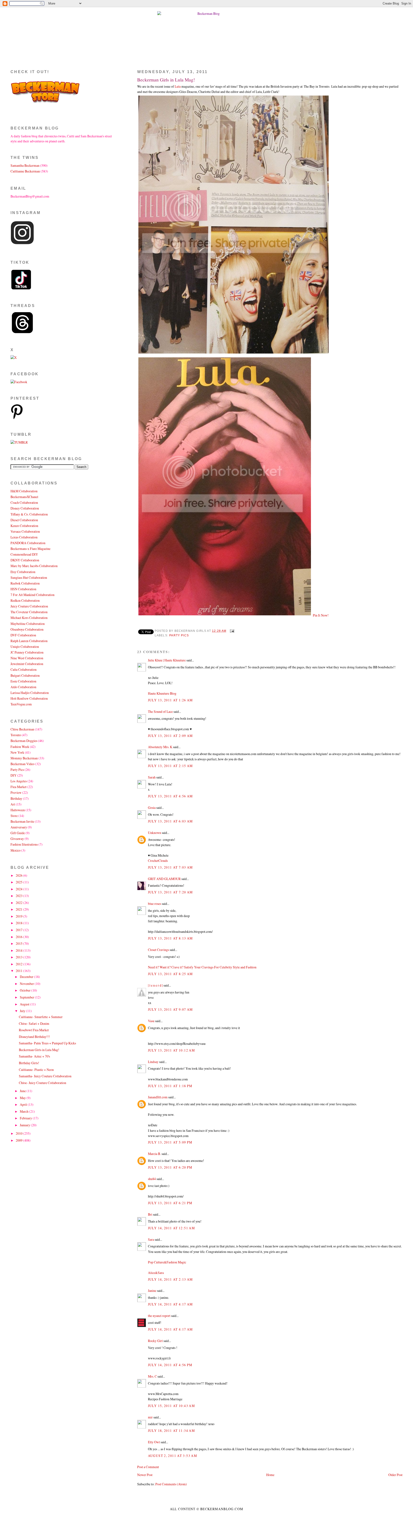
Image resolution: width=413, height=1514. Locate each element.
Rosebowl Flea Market (34, 1030)
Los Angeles (19, 781)
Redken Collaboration (25, 600)
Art (13, 804)
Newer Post (144, 1474)
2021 (19, 909)
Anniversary (19, 827)
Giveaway (17, 838)
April (24, 1104)
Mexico (16, 850)
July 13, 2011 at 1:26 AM (170, 700)
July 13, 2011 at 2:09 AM (170, 735)
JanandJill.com (158, 1097)
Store (14, 815)
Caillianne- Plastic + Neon (36, 1069)
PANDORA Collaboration (28, 543)
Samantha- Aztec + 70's (34, 1056)
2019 (19, 916)
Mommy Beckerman (24, 758)
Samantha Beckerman (25, 165)
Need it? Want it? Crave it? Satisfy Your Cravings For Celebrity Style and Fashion (202, 967)
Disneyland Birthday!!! (34, 1036)
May (23, 1097)
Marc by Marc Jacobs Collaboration (34, 566)
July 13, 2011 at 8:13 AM (170, 938)
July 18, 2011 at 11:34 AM (171, 1430)
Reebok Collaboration (25, 583)
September (27, 997)
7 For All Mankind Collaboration (32, 594)
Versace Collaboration (25, 531)
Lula (178, 86)
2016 (19, 936)
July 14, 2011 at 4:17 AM (170, 1304)
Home (270, 1474)
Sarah (152, 777)
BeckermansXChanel (24, 496)
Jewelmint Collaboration (27, 663)
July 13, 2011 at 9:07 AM (170, 1009)
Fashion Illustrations (24, 844)
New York (17, 752)
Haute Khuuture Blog (162, 693)
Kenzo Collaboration (24, 525)
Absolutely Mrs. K (160, 747)
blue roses (154, 903)
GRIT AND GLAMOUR (164, 878)
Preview (16, 792)
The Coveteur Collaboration (29, 612)
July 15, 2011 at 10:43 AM (171, 1405)
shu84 (152, 1178)
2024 (19, 889)
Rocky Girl (155, 1340)
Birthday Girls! (29, 1063)
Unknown (154, 832)
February (26, 1118)
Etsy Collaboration (23, 571)
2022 (19, 902)
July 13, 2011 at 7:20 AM (170, 892)
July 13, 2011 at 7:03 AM (170, 867)
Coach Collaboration (24, 502)
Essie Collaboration (23, 681)
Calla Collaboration (24, 669)
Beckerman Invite (22, 821)
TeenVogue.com (21, 704)
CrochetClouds (158, 860)
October (25, 990)
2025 (19, 882)
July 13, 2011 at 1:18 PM (170, 1086)
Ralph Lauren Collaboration (29, 641)
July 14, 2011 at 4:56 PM (170, 1365)
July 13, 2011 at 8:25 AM (170, 974)
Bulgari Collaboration (25, 675)
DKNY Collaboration (25, 560)
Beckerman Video (22, 764)
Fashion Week (20, 746)
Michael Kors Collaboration (29, 617)
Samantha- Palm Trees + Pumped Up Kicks (47, 1043)
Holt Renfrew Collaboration (29, 698)
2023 (19, 895)
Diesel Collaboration (24, 520)
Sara (151, 1239)
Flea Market (19, 786)
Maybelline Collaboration (28, 623)
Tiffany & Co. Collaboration (29, 514)
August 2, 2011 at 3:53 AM (172, 1455)
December (27, 976)
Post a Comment (148, 1467)
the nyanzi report (159, 1315)
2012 (19, 964)
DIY (13, 775)
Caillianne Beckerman (25, 171)
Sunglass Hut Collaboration (29, 577)
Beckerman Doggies (24, 740)
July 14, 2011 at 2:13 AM (170, 1279)
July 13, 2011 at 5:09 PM (170, 1142)
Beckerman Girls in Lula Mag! (166, 80)
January (25, 1125)
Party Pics (179, 635)
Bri (150, 1214)
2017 (19, 930)
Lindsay (153, 1061)
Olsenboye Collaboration (27, 629)
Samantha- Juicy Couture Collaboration (45, 1076)
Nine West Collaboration (27, 658)
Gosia (152, 807)
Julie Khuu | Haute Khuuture (167, 660)
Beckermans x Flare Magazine (30, 548)
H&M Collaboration (24, 491)
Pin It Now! (321, 615)
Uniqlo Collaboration (25, 646)
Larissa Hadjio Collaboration (30, 692)
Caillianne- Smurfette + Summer (41, 1017)
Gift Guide (18, 833)
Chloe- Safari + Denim (34, 1023)
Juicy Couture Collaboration (29, 606)
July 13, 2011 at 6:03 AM (170, 821)
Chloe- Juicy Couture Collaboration (42, 1082)
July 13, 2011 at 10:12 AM (171, 1050)
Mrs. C (152, 1376)
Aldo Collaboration (23, 687)
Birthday (16, 798)
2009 (19, 1140)
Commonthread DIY (24, 554)
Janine (152, 1290)
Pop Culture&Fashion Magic (167, 1262)
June (23, 1091)
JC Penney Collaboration (27, 652)
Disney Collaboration (25, 508)
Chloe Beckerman (22, 729)
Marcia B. (154, 1153)
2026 (19, 875)
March (24, 1111)
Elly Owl (154, 1442)
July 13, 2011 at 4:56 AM (170, 796)
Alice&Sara (156, 1272)
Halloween (18, 810)
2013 (19, 957)
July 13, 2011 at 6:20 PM (170, 1167)
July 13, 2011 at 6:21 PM (170, 1203)
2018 (19, 923)
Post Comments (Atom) (171, 1484)
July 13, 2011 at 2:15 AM (170, 765)
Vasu (151, 1021)
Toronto (16, 735)
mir (150, 1417)
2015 (19, 943)
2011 (19, 970)
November (27, 983)
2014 (19, 950)
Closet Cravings (158, 949)
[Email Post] (231, 630)
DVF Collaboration (23, 635)
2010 (19, 1133)
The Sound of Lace (160, 711)
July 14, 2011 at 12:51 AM (171, 1228)
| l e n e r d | (155, 985)
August (25, 1004)
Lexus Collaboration (24, 537)
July (23, 1011)
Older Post (395, 1474)
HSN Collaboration (23, 589)
